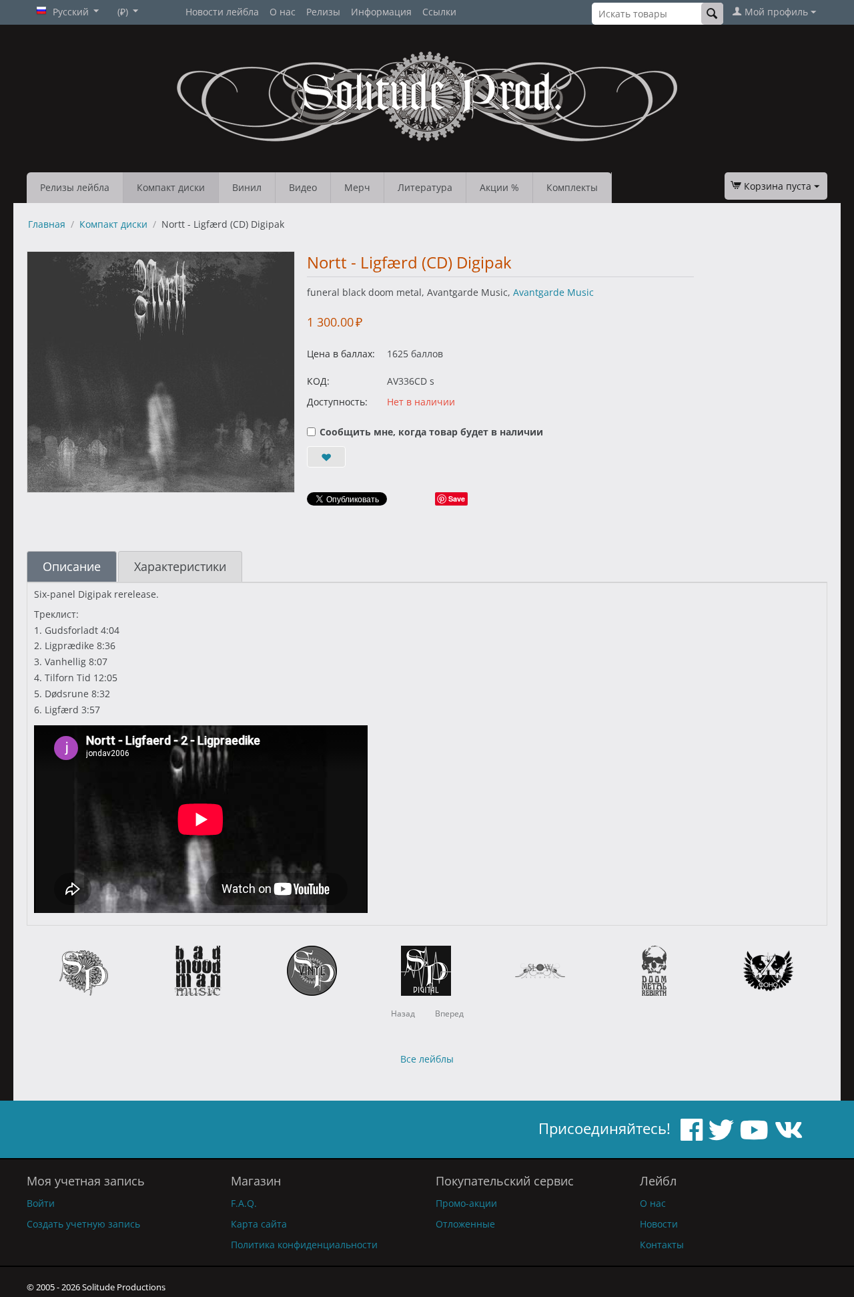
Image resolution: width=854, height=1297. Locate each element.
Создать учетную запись (83, 1224)
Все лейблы (427, 1059)
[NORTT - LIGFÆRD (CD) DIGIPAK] (160, 372)
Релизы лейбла (74, 187)
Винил (247, 187)
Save (456, 499)
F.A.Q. (244, 1203)
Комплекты (572, 187)
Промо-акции (466, 1203)
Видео (303, 187)
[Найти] (712, 14)
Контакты (662, 1244)
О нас (283, 11)
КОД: (318, 381)
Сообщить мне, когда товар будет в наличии (431, 431)
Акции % (499, 187)
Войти (41, 1203)
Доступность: (337, 401)
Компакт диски (171, 187)
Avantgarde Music (553, 292)
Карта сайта (259, 1224)
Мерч (357, 187)
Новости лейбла (222, 11)
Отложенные (465, 1224)
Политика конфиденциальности (304, 1244)
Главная (46, 224)
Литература (425, 187)
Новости (659, 1224)
